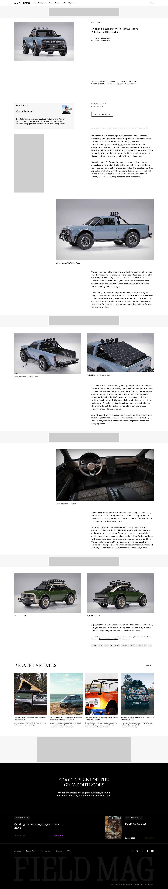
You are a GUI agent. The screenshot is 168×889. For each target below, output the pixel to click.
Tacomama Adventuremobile (108, 639)
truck (98, 22)
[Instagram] (132, 851)
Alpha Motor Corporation (112, 150)
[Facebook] (147, 851)
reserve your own (110, 628)
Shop (50, 3)
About (57, 3)
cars (106, 645)
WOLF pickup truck (113, 177)
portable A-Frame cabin (103, 391)
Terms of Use (46, 851)
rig (150, 645)
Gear (34, 3)
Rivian (120, 144)
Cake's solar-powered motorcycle (128, 298)
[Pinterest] (142, 851)
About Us (17, 851)
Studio (64, 3)
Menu (152, 3)
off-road (133, 645)
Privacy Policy (31, 851)
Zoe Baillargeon (106, 38)
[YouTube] (152, 851)
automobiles (115, 645)
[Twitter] (137, 851)
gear (100, 645)
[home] (22, 3)
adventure (142, 645)
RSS (68, 851)
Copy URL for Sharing (102, 114)
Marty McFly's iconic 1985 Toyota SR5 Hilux (127, 278)
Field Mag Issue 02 (135, 824)
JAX (145, 527)
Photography (42, 3)
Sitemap (59, 851)
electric (125, 645)
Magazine (71, 3)
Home (92, 22)
